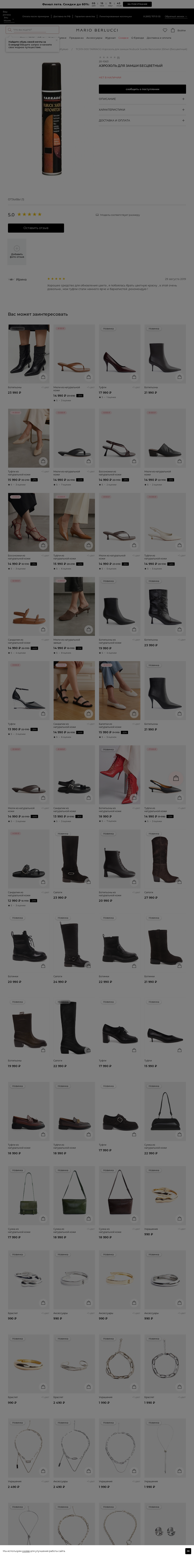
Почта (33, 780)
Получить (62, 798)
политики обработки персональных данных (65, 810)
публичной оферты (62, 808)
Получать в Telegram (65, 770)
